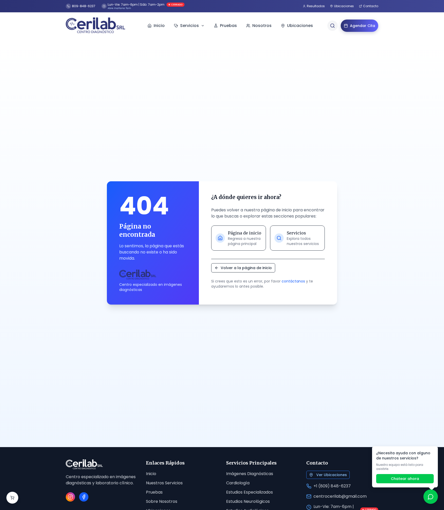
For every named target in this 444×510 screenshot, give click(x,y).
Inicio (151, 474)
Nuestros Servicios (164, 483)
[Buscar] (332, 26)
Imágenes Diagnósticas (249, 474)
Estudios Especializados (249, 492)
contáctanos (293, 281)
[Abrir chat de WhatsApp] (430, 496)
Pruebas (154, 492)
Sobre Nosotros (161, 501)
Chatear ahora (405, 478)
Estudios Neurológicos (248, 501)
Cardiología (237, 483)
